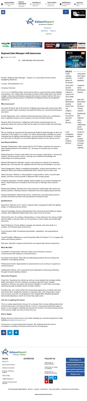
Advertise (44, 31)
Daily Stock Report (8, 364)
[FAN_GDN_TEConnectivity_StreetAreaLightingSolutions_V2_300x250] (75, 59)
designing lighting (9, 2)
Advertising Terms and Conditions (70, 389)
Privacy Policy (44, 389)
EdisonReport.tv (36, 2)
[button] (3, 12)
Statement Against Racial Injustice (43, 394)
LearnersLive (79, 2)
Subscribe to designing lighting (51, 372)
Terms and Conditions (54, 389)
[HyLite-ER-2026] (21, 45)
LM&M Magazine (66, 2)
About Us (5, 361)
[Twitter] (51, 378)
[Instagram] (51, 381)
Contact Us (36, 389)
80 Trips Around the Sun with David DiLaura (69, 118)
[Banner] (65, 45)
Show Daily (6, 375)
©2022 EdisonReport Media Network (17, 389)
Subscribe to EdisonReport (49, 363)
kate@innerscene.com (17, 320)
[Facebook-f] (46, 378)
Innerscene (5, 92)
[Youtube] (46, 381)
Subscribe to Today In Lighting (51, 367)
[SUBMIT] (66, 12)
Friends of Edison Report (8, 371)
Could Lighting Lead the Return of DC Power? (69, 78)
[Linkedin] (55, 378)
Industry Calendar (8, 368)
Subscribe (47, 28)
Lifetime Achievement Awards (9, 382)
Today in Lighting (51, 2)
